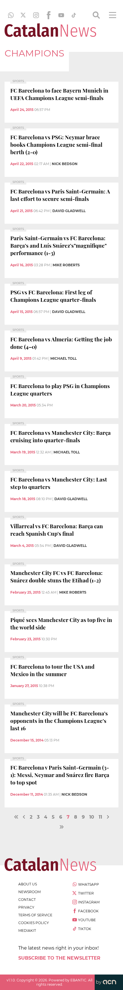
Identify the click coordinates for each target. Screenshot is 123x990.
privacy (26, 907)
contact (27, 899)
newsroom (29, 892)
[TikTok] (74, 15)
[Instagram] (36, 15)
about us (27, 884)
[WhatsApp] (11, 15)
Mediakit (27, 930)
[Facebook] (48, 15)
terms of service (35, 915)
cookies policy (33, 923)
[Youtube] (61, 15)
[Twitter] (23, 15)
